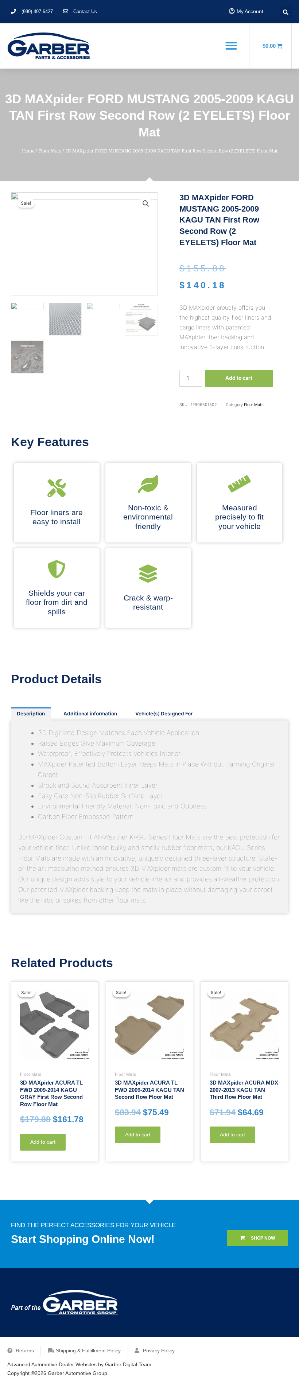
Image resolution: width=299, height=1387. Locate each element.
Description (31, 713)
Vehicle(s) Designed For (164, 713)
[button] (231, 45)
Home (28, 151)
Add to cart (238, 378)
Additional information (90, 713)
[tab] (31, 713)
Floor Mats (49, 151)
